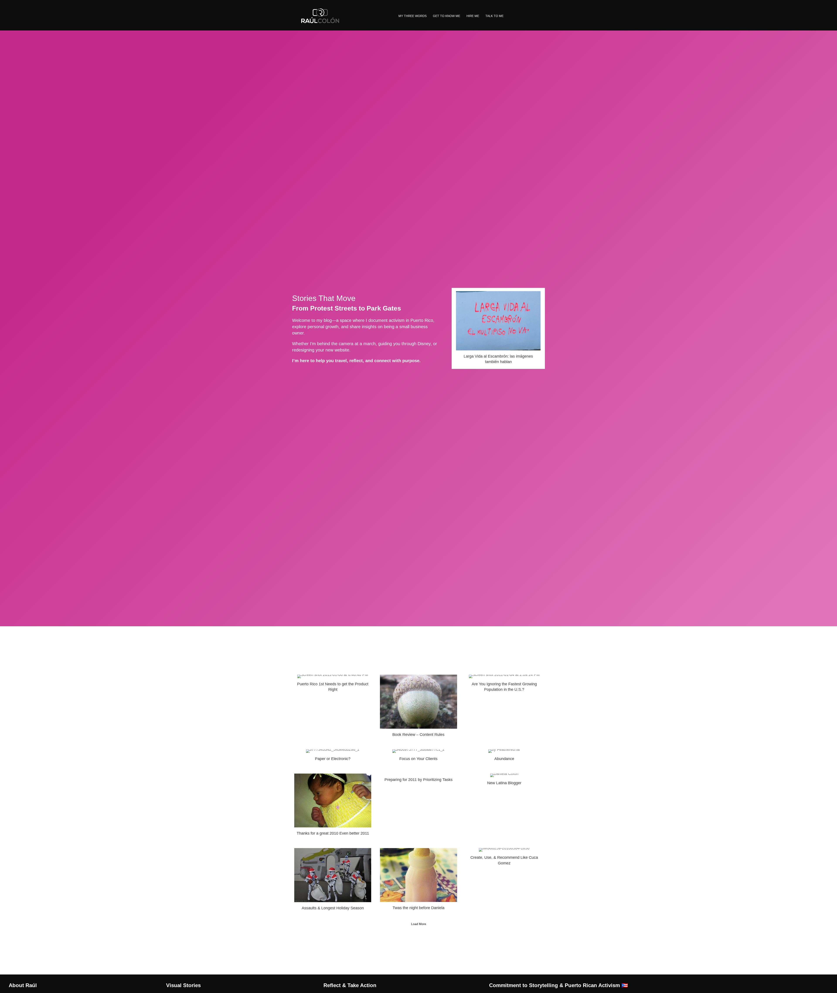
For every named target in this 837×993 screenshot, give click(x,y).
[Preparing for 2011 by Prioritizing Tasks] (418, 806)
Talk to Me (494, 16)
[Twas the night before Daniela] (418, 881)
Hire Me (472, 16)
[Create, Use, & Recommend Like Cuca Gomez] (504, 881)
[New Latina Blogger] (504, 806)
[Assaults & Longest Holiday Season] (332, 881)
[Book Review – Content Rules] (418, 707)
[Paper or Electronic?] (332, 757)
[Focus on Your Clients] (418, 757)
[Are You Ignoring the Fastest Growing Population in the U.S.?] (504, 707)
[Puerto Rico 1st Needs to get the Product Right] (332, 707)
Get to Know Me (446, 16)
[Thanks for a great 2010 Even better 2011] (332, 806)
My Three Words (412, 16)
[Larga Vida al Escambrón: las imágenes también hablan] (498, 328)
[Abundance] (504, 757)
